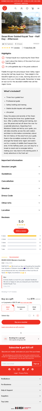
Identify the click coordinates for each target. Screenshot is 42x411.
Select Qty (5, 316)
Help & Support (7, 390)
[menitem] (27, 8)
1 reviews (17, 47)
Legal (16, 373)
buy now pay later (26, 302)
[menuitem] (15, 8)
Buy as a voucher (21, 322)
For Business (6, 384)
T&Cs (9, 356)
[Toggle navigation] (38, 8)
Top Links (4, 401)
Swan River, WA (30, 47)
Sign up (36, 364)
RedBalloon (5, 379)
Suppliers (4, 396)
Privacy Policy (18, 356)
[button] (4, 21)
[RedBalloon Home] (4, 8)
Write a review (21, 231)
